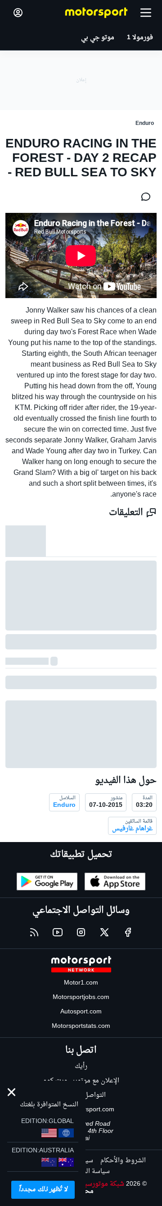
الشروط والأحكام (123, 1161)
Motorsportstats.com (81, 1026)
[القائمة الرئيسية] (146, 12)
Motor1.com (81, 983)
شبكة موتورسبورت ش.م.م (88, 1184)
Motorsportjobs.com (81, 997)
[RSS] (34, 932)
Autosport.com (81, 1012)
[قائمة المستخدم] (18, 13)
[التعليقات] (143, 197)
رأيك (81, 1066)
